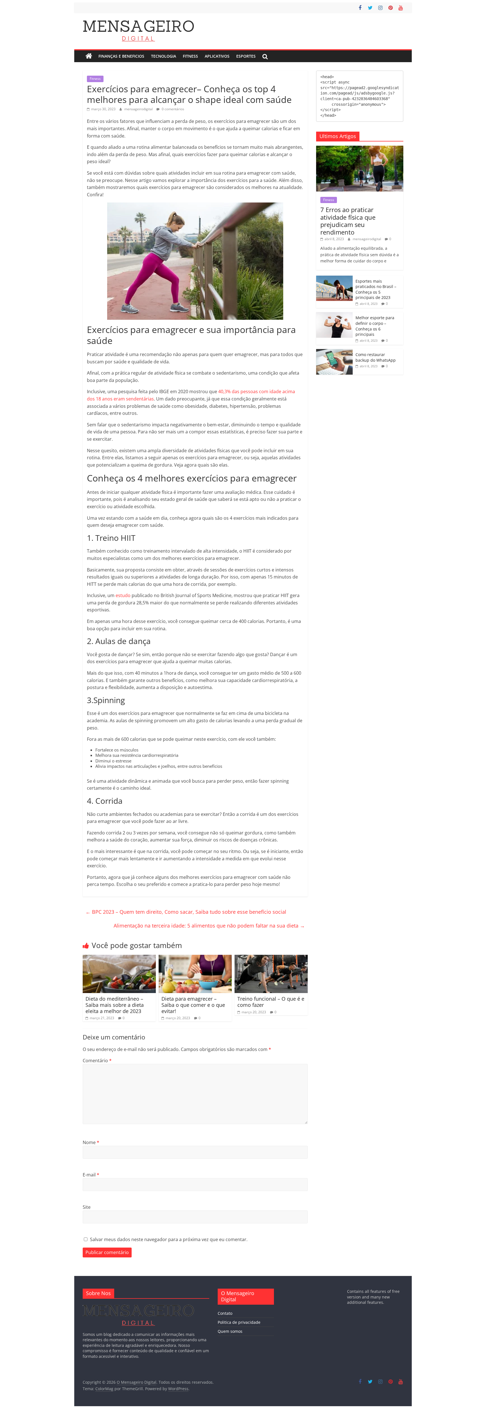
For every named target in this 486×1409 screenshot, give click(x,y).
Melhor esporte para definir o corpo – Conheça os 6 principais (375, 326)
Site (87, 1207)
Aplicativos (217, 56)
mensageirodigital (139, 109)
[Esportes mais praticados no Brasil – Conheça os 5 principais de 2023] (334, 278)
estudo (123, 595)
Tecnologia (163, 56)
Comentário (97, 1060)
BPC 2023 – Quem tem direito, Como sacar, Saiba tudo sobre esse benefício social (186, 911)
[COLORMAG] (139, 1305)
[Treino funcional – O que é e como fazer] (271, 958)
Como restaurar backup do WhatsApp (376, 357)
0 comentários (172, 109)
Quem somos (230, 1331)
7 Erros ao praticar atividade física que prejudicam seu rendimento (347, 220)
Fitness (190, 56)
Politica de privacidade (239, 1322)
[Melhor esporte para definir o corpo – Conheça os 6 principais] (334, 315)
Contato (225, 1313)
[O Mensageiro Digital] (89, 56)
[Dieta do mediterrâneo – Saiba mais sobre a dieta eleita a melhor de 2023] (119, 958)
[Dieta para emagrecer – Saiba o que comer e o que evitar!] (195, 958)
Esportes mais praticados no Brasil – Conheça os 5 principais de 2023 (376, 289)
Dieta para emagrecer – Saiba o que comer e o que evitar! (193, 1004)
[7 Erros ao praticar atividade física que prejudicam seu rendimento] (359, 148)
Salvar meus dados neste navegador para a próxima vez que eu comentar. (169, 1239)
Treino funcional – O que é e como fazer (270, 1001)
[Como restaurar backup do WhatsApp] (334, 352)
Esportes (246, 56)
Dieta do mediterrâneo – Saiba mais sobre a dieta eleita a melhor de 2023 (115, 1004)
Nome (91, 1142)
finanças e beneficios (121, 56)
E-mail (91, 1175)
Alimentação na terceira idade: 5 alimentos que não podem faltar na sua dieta (209, 925)
